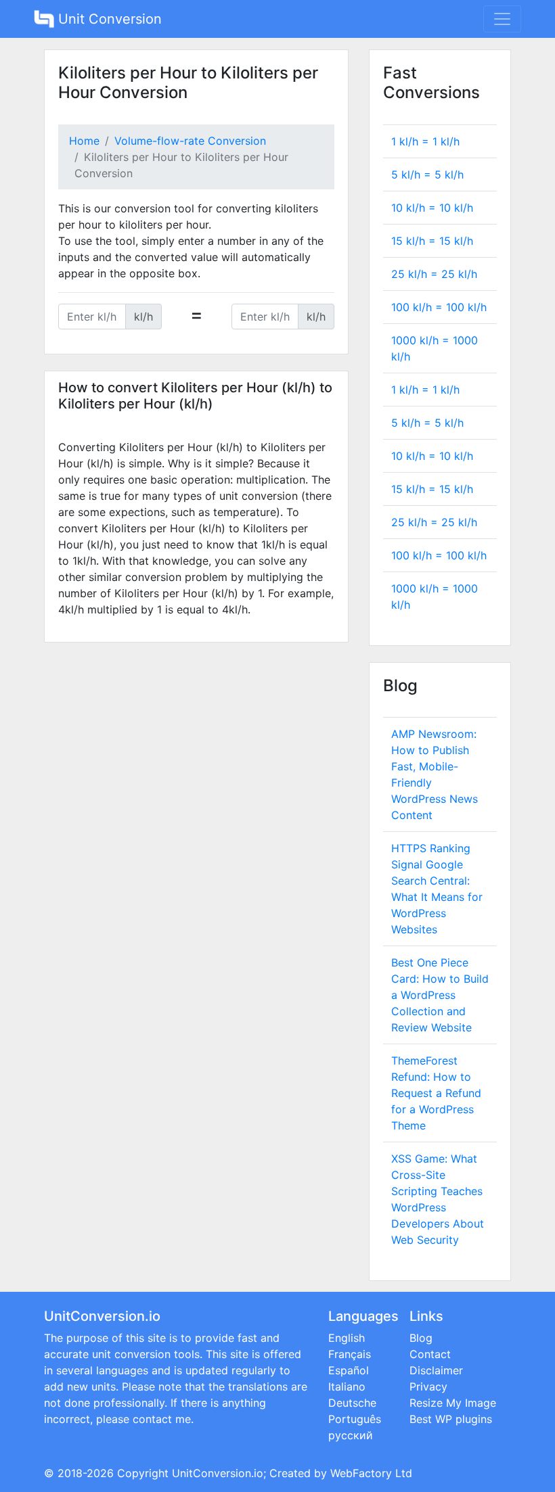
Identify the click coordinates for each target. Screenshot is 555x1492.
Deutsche (352, 1402)
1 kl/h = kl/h (425, 141)
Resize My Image (452, 1402)
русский (350, 1435)
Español (348, 1370)
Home (84, 140)
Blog (420, 1338)
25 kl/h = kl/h (434, 274)
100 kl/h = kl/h (439, 307)
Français (349, 1354)
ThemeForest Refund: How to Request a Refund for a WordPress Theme (436, 1093)
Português (354, 1419)
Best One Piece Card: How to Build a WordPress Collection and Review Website (440, 995)
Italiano (346, 1386)
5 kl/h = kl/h (427, 174)
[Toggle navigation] (502, 18)
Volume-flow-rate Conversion (190, 140)
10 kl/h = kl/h (432, 207)
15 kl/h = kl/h (432, 241)
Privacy (428, 1386)
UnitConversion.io (217, 1473)
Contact (430, 1354)
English (346, 1338)
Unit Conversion (108, 19)
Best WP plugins (450, 1419)
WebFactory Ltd (371, 1473)
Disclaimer (436, 1370)
